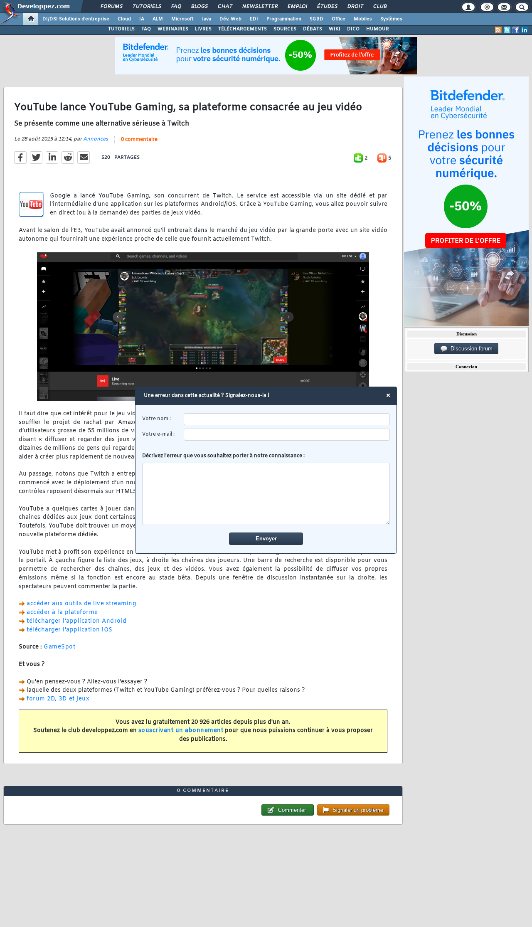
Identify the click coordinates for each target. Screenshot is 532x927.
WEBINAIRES (173, 29)
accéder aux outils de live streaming (81, 604)
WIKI (334, 29)
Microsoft (182, 19)
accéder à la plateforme (62, 612)
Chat (225, 6)
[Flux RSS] (498, 30)
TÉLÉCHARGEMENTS (242, 29)
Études (327, 6)
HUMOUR (377, 29)
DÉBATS (312, 29)
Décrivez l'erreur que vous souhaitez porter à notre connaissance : (223, 456)
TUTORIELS (121, 29)
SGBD (316, 19)
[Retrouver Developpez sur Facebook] (515, 30)
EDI (254, 19)
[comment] (266, 494)
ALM (158, 19)
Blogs (199, 6)
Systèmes (391, 19)
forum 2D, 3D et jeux (58, 699)
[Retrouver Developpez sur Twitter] (507, 30)
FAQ (176, 6)
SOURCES (284, 29)
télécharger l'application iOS (70, 630)
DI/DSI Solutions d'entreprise (75, 19)
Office (338, 19)
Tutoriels (146, 6)
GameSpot (59, 647)
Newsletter (259, 6)
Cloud (124, 19)
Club (379, 6)
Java (206, 19)
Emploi (297, 6)
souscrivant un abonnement (181, 731)
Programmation (283, 19)
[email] (287, 435)
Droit (355, 6)
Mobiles (363, 19)
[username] (287, 419)
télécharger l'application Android (77, 621)
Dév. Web (230, 19)
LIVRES (203, 29)
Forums (111, 6)
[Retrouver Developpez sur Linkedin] (524, 30)
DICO (353, 29)
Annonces (95, 139)
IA (141, 19)
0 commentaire (139, 139)
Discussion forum (470, 348)
